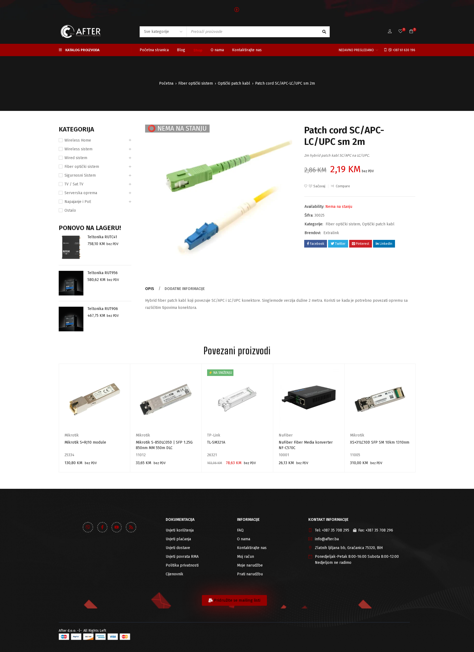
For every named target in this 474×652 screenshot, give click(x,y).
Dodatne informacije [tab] (185, 288)
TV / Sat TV (73, 184)
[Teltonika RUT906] (71, 319)
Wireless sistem (78, 149)
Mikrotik (71, 435)
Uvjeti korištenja (180, 530)
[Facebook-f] (102, 527)
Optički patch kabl (234, 83)
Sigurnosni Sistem (80, 175)
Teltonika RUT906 (103, 308)
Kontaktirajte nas (252, 547)
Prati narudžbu (250, 574)
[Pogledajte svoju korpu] (411, 31)
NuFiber (286, 435)
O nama (243, 539)
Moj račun (245, 556)
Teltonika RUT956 (103, 273)
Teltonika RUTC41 (102, 237)
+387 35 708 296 (379, 530)
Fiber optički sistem (195, 83)
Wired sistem (75, 158)
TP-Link (213, 435)
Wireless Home (77, 140)
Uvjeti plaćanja (178, 539)
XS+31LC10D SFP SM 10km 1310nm (379, 442)
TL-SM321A (216, 442)
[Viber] (88, 527)
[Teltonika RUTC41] (71, 247)
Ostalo (70, 210)
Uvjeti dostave (178, 547)
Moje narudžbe (250, 565)
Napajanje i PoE (77, 201)
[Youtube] (116, 527)
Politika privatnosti (182, 565)
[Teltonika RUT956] (71, 283)
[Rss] (131, 527)
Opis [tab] (149, 288)
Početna (166, 83)
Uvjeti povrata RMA (182, 556)
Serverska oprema (80, 193)
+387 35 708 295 (335, 530)
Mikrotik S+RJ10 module (85, 442)
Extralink (331, 233)
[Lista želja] (400, 32)
